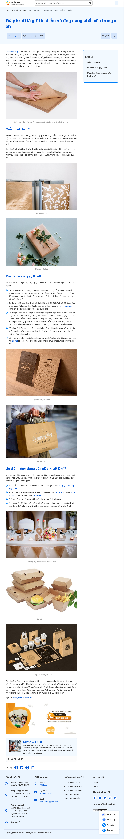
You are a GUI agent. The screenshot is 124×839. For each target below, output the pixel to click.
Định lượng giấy (67, 306)
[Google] (12, 759)
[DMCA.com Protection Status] (100, 810)
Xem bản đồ (15, 822)
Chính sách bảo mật (71, 794)
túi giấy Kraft (64, 485)
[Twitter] (9, 759)
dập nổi (14, 341)
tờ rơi (73, 492)
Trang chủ (9, 10)
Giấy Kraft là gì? (94, 62)
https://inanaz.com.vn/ (22, 697)
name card (37, 495)
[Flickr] (19, 759)
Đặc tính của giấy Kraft (97, 67)
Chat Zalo (111, 815)
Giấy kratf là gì (12, 51)
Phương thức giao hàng (73, 790)
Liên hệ (96, 786)
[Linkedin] (22, 759)
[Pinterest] (15, 759)
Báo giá (110, 830)
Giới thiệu (96, 782)
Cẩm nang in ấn (21, 10)
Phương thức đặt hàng (72, 782)
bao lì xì (58, 492)
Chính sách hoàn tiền (72, 798)
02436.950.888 (46, 793)
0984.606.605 (45, 785)
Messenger (111, 820)
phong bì (12, 495)
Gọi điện (110, 825)
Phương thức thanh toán (73, 786)
